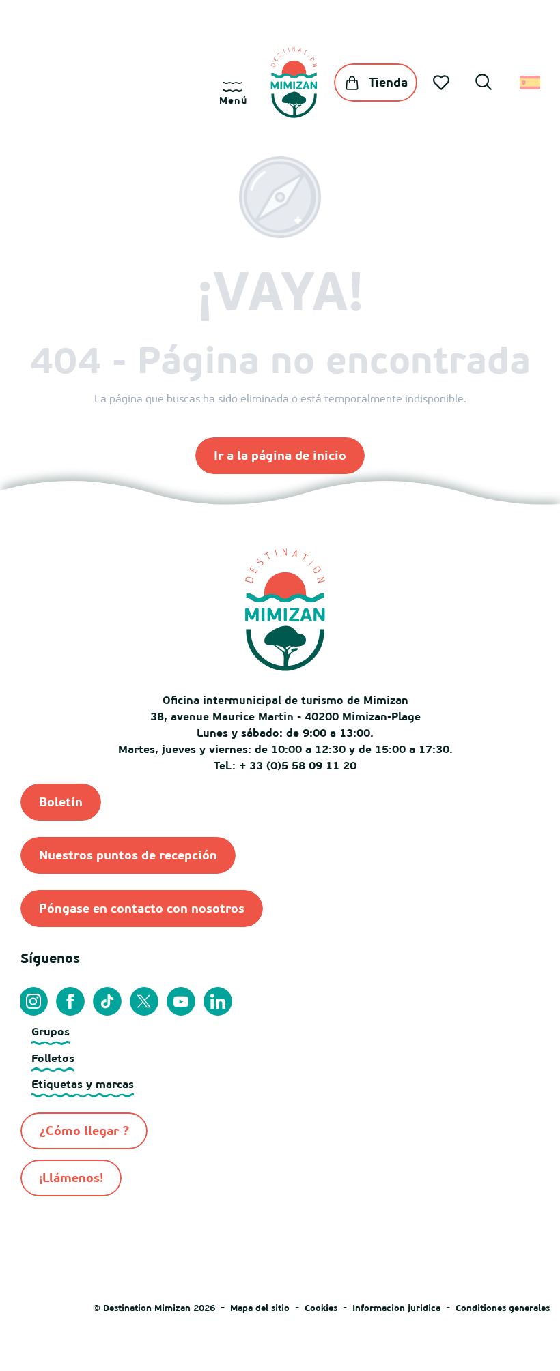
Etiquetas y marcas (82, 1084)
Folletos (52, 1058)
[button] (483, 84)
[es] (531, 82)
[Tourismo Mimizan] (294, 82)
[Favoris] (442, 82)
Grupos (50, 1031)
